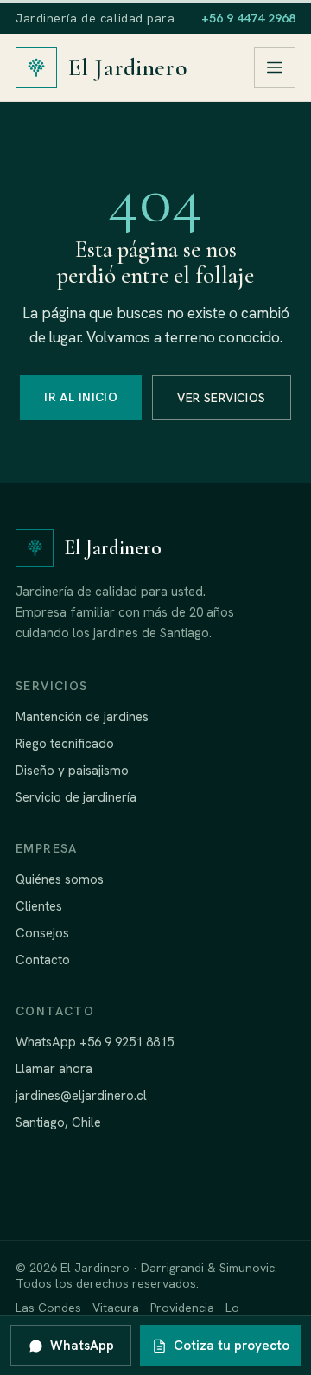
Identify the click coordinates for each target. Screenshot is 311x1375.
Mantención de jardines (82, 717)
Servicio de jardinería (76, 797)
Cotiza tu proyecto (231, 1345)
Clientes (39, 906)
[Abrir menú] (274, 67)
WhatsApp (82, 1345)
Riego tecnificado (65, 743)
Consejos (42, 933)
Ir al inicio (80, 397)
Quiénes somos (60, 879)
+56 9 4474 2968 (248, 18)
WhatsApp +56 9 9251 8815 (95, 1042)
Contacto (43, 960)
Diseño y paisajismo (72, 770)
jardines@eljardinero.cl (81, 1095)
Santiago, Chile (58, 1122)
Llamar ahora (54, 1069)
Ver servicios (221, 398)
